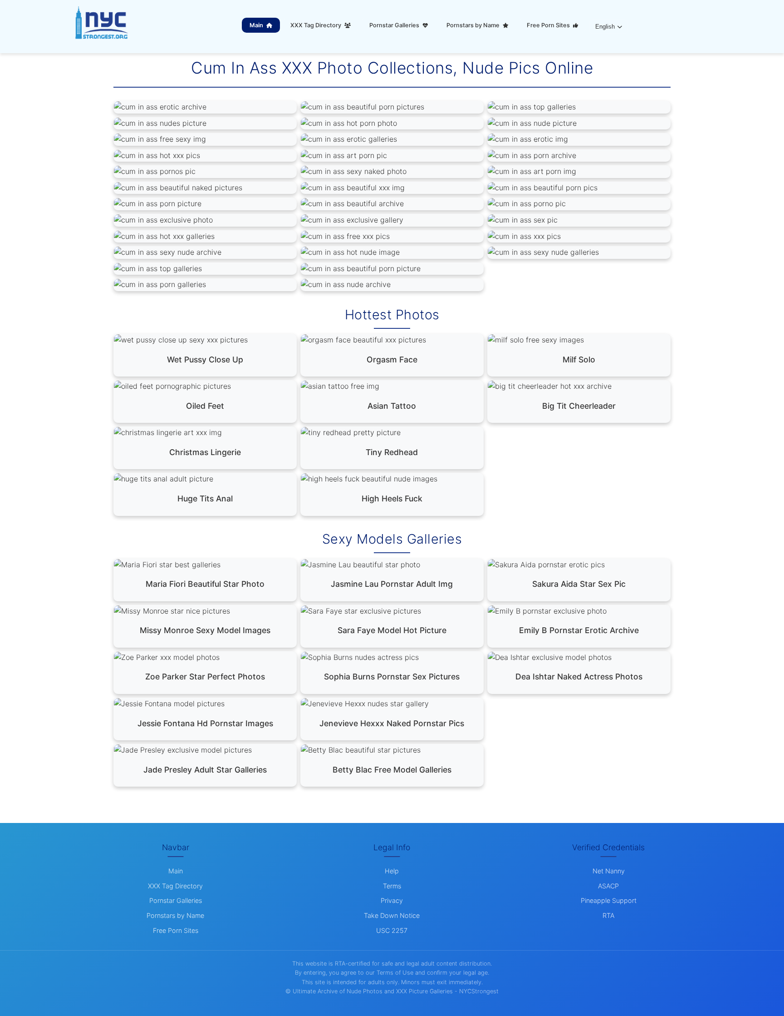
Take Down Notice (392, 915)
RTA (608, 915)
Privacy (392, 900)
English (605, 26)
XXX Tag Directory (316, 25)
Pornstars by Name (473, 25)
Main (257, 25)
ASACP (608, 886)
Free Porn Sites (549, 25)
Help (392, 871)
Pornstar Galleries (395, 25)
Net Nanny (609, 871)
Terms (392, 886)
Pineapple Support (609, 900)
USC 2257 (391, 930)
